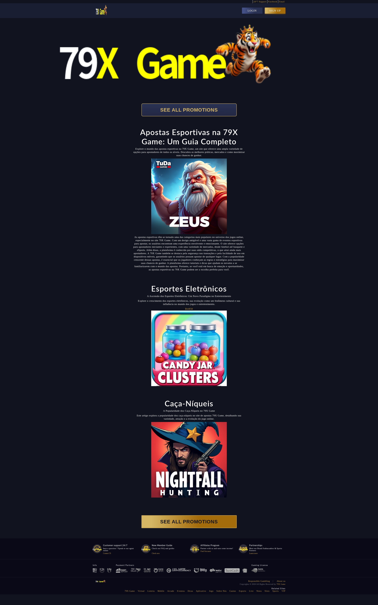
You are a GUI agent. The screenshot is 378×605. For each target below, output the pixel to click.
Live (251, 591)
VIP (283, 591)
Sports (275, 591)
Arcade (170, 591)
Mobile (161, 591)
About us (281, 581)
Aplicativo (201, 591)
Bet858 (189, 309)
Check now (156, 553)
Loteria (151, 591)
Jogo (211, 591)
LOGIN (252, 10)
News (259, 591)
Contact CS (107, 553)
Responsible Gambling (259, 581)
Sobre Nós (221, 591)
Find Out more (206, 551)
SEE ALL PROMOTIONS (189, 110)
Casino (232, 591)
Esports (242, 591)
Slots (267, 591)
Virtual (141, 591)
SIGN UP (275, 10)
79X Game (281, 584)
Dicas (190, 591)
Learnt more (253, 553)
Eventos (181, 591)
